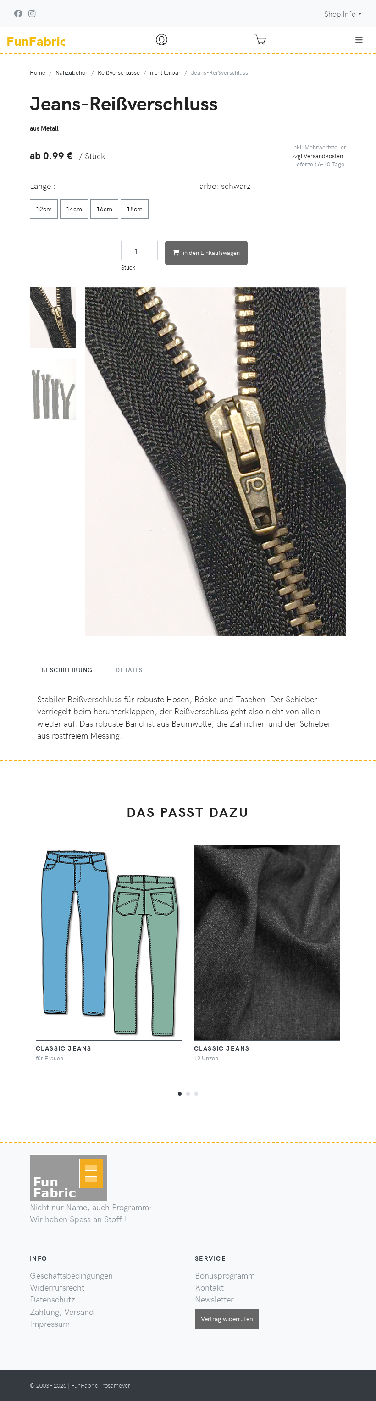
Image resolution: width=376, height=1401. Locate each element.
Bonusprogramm (225, 1275)
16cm (104, 208)
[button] (180, 1092)
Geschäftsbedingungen (71, 1275)
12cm (44, 208)
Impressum (50, 1323)
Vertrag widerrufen (227, 1318)
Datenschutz (52, 1299)
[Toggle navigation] (359, 40)
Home (37, 72)
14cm (74, 208)
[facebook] (18, 13)
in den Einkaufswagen (211, 252)
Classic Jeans (222, 1048)
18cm (135, 208)
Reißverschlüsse (119, 72)
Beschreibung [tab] (67, 670)
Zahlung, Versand (62, 1311)
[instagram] (31, 13)
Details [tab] (129, 670)
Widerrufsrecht (57, 1287)
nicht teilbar (165, 72)
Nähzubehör (71, 72)
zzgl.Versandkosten (317, 156)
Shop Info (340, 13)
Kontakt (209, 1287)
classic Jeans (64, 1048)
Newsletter (214, 1299)
